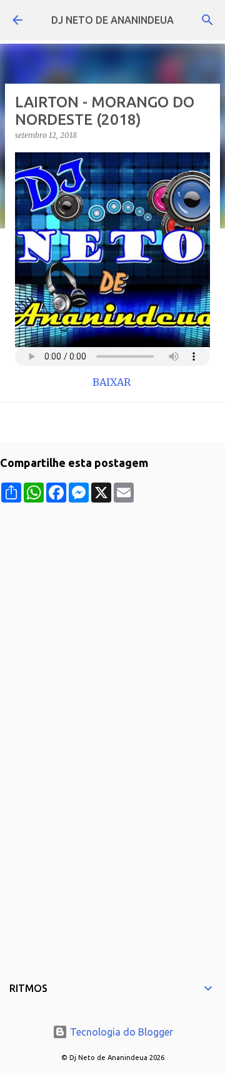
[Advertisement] (112, 615)
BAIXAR (112, 382)
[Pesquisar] (207, 20)
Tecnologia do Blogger (120, 1032)
